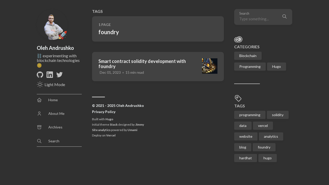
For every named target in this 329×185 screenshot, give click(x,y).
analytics (271, 136)
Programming (250, 66)
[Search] (284, 17)
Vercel (110, 135)
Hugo (109, 119)
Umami (132, 130)
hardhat (245, 158)
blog (242, 147)
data (242, 125)
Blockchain (248, 55)
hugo (267, 158)
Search (244, 13)
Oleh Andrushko (55, 48)
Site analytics (101, 130)
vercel (263, 125)
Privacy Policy (103, 111)
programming (249, 115)
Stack (114, 124)
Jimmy (139, 124)
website (245, 136)
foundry (264, 147)
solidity (278, 115)
